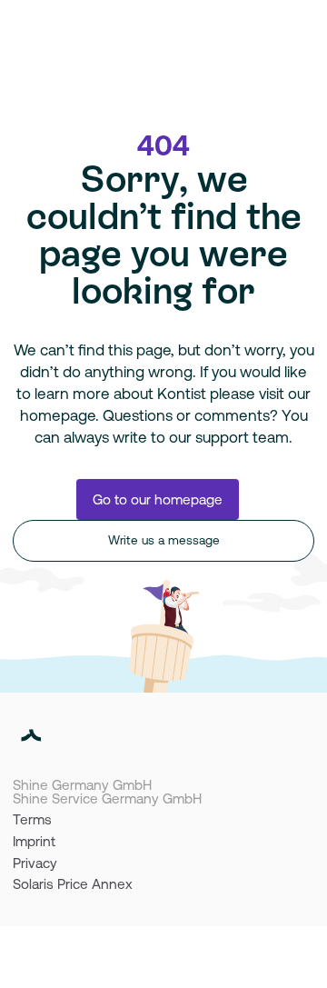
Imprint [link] (34, 841)
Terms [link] (32, 819)
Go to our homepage (158, 499)
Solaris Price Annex (73, 884)
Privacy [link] (35, 863)
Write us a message (164, 540)
